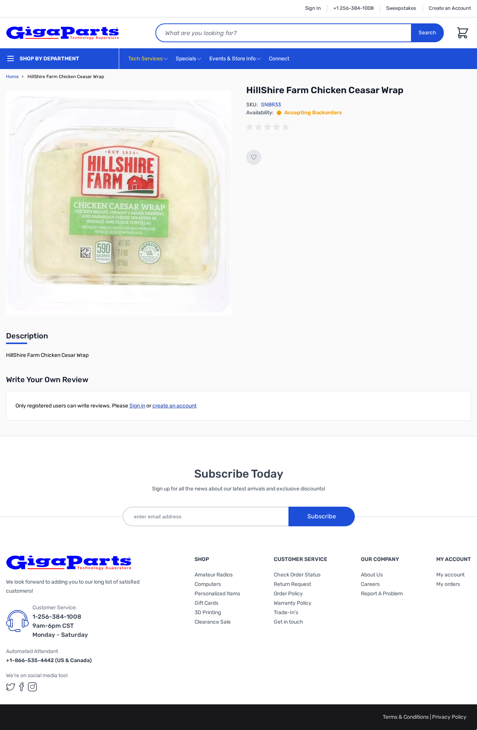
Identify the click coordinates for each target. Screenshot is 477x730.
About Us (372, 575)
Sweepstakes (401, 8)
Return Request (292, 584)
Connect (279, 58)
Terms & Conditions (406, 717)
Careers (370, 584)
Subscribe (321, 516)
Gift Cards (206, 603)
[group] (268, 127)
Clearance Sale (213, 622)
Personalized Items (217, 593)
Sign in (137, 406)
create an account (174, 406)
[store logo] (62, 33)
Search (427, 32)
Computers (208, 584)
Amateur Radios (214, 575)
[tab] (27, 338)
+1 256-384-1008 (353, 8)
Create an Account (450, 8)
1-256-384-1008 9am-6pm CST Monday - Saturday (60, 625)
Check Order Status (297, 575)
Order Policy (288, 593)
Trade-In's (286, 612)
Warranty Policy (292, 603)
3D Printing (208, 612)
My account (450, 575)
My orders (448, 584)
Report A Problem (382, 593)
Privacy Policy (449, 717)
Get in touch (288, 622)
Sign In (313, 8)
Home (12, 76)
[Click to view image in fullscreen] (118, 202)
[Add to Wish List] (253, 157)
